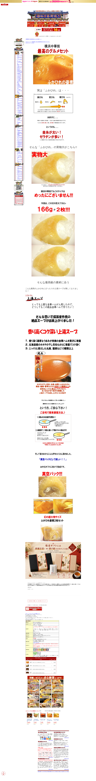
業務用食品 (19, 122)
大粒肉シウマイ (19, 66)
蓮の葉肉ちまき (19, 71)
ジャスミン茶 (19, 156)
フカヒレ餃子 (19, 74)
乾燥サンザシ (19, 161)
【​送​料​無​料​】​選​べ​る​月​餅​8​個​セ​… (36, 720)
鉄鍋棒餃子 (19, 73)
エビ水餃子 (19, 80)
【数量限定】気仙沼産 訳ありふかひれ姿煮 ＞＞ (34, 39)
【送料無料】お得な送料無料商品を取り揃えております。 (40, 41)
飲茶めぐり (19, 170)
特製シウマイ (19, 67)
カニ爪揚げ (19, 89)
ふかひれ (32, 42)
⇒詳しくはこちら (36, 642)
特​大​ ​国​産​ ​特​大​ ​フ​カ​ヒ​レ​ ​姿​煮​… (56, 720)
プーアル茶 (19, 155)
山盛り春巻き (19, 86)
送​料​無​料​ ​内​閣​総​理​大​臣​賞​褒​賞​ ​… (29, 720)
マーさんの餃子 (19, 72)
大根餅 (18, 83)
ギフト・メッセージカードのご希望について (33, 613)
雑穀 (18, 123)
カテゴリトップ (28, 41)
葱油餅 (18, 92)
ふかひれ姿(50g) (19, 106)
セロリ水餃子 (19, 78)
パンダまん (19, 93)
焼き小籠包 (19, 61)
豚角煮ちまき (19, 70)
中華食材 (18, 119)
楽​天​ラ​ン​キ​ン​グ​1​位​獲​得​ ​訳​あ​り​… (49, 720)
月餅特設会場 (19, 132)
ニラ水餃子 (19, 79)
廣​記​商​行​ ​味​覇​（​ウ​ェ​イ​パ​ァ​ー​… (42, 720)
